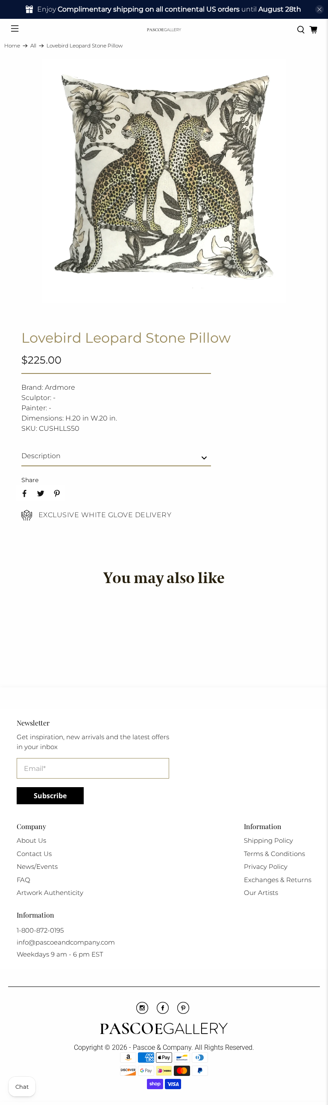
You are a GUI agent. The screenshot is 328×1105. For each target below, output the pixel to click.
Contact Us (34, 854)
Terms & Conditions (274, 854)
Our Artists (261, 893)
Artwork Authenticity (50, 893)
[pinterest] (183, 1011)
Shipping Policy (268, 840)
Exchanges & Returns (277, 880)
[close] (319, 9)
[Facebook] (163, 1011)
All (33, 45)
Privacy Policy (265, 866)
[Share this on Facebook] (24, 493)
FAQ (23, 880)
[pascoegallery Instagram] (142, 1011)
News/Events (37, 866)
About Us (31, 840)
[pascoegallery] (164, 29)
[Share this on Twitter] (40, 493)
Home (12, 45)
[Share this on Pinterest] (57, 493)
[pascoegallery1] (164, 1030)
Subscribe (50, 795)
